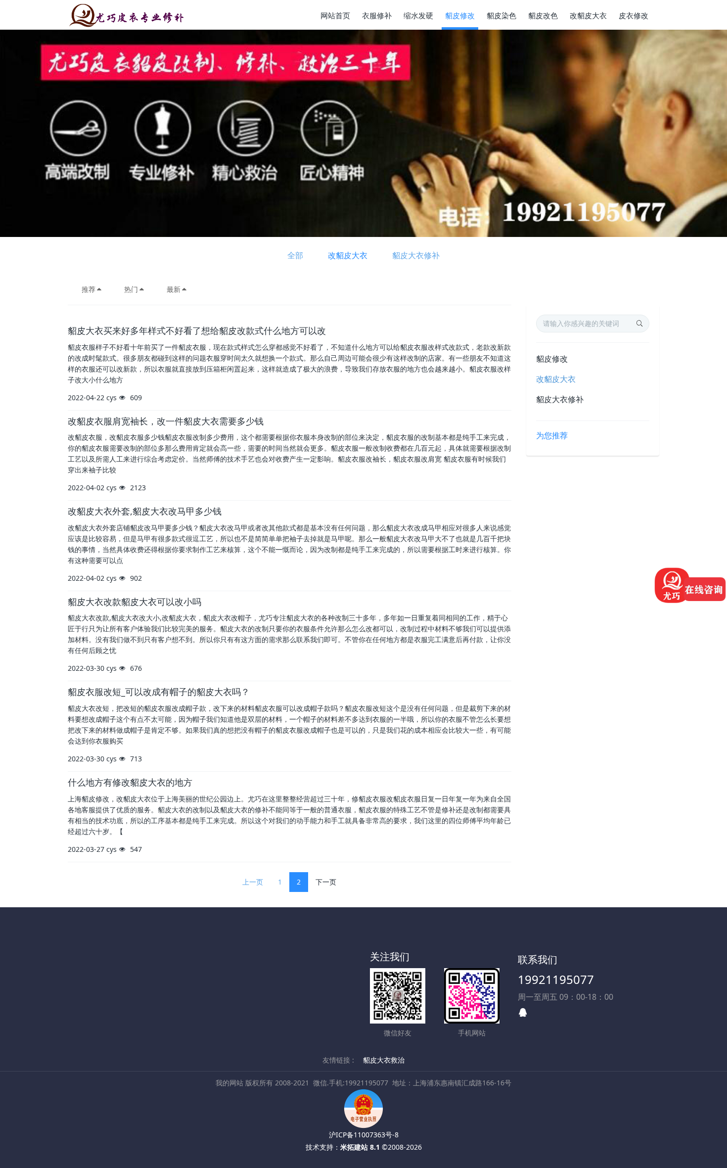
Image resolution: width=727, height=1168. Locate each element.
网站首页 (335, 15)
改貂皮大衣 (347, 255)
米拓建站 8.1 (360, 1147)
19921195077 (556, 979)
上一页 (252, 882)
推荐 (88, 289)
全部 (295, 255)
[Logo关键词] (127, 15)
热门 (131, 289)
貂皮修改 (552, 358)
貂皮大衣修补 (416, 255)
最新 (174, 289)
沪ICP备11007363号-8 (364, 1134)
